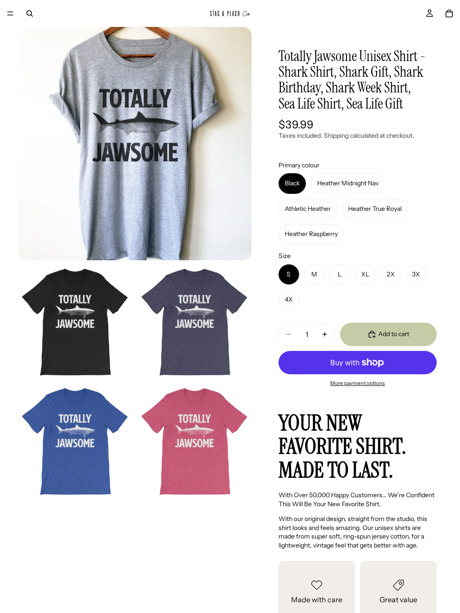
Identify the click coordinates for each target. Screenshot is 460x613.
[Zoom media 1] (135, 143)
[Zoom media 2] (75, 323)
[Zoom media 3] (194, 323)
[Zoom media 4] (75, 442)
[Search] (30, 13)
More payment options (357, 383)
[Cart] (449, 13)
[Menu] (10, 13)
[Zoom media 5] (194, 442)
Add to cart (393, 334)
